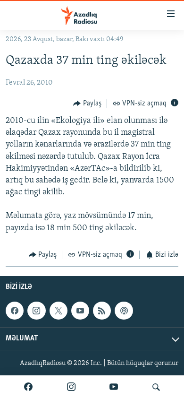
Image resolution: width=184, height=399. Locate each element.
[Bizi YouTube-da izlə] (113, 387)
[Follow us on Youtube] (80, 311)
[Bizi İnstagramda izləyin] (71, 387)
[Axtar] (156, 387)
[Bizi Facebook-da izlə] (28, 387)
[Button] (87, 103)
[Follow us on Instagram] (36, 311)
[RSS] (102, 311)
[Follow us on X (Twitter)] (58, 311)
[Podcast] (124, 311)
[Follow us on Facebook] (15, 311)
